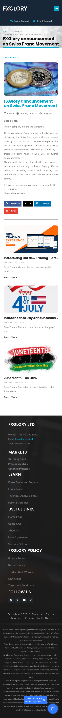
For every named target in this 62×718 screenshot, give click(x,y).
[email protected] (24, 439)
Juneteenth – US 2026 (20, 378)
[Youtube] (24, 600)
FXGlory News (17, 32)
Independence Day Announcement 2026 (31, 318)
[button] (56, 8)
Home (5, 32)
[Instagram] (30, 600)
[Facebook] (11, 600)
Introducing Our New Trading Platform (31, 258)
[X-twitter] (17, 600)
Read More (10, 277)
